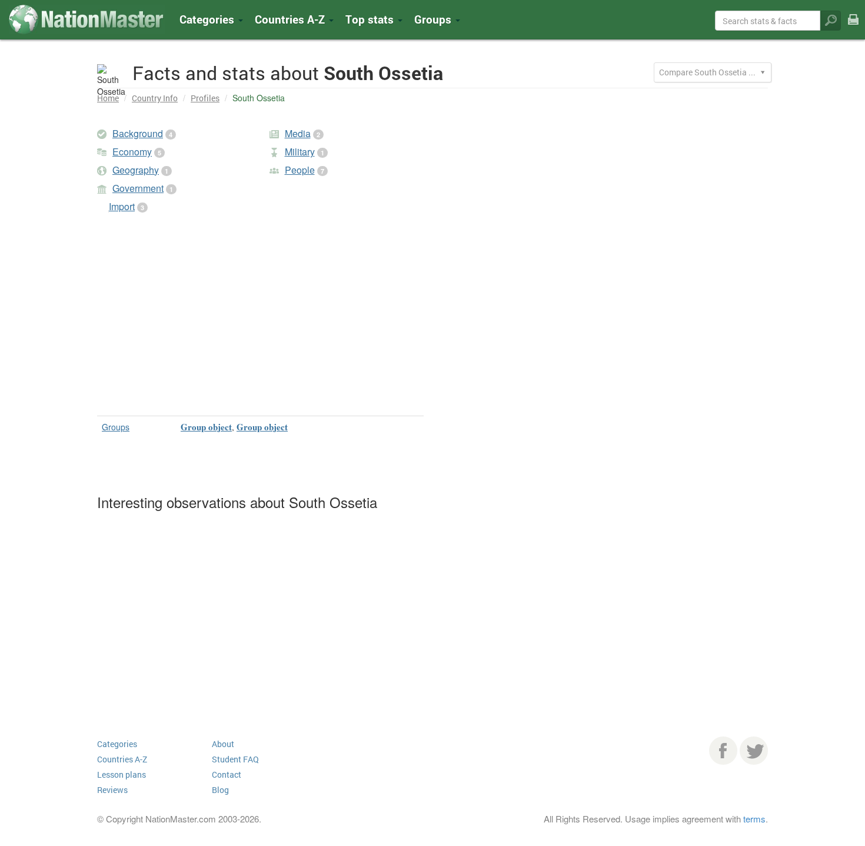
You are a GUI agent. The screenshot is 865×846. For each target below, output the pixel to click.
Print (853, 27)
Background (137, 133)
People (300, 170)
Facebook (723, 750)
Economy (132, 151)
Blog (220, 789)
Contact (226, 774)
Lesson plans (121, 774)
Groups (434, 19)
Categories (208, 19)
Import (122, 206)
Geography (135, 170)
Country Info (155, 98)
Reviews (112, 789)
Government (138, 188)
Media (298, 133)
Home (108, 98)
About (223, 743)
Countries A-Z (122, 759)
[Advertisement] (260, 318)
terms (754, 818)
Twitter (754, 750)
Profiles (205, 98)
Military (300, 151)
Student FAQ (235, 759)
